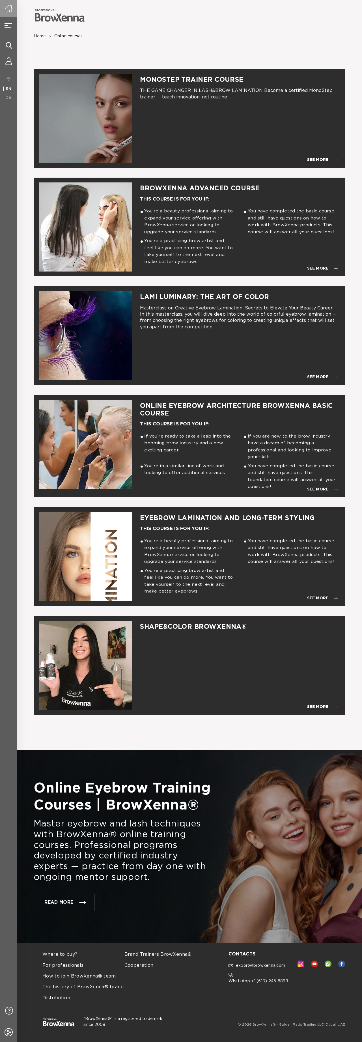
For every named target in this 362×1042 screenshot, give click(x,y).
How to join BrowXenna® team (79, 976)
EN (8, 89)
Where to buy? (59, 954)
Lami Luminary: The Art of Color (204, 297)
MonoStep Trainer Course (191, 80)
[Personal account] (8, 62)
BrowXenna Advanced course (199, 188)
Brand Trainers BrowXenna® (158, 954)
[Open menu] (8, 25)
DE (9, 97)
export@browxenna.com (260, 965)
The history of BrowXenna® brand (83, 987)
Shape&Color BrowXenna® (193, 627)
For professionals (62, 965)
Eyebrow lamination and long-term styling (228, 518)
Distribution (56, 998)
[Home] (8, 8)
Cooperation (139, 965)
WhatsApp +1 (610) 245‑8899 (258, 981)
